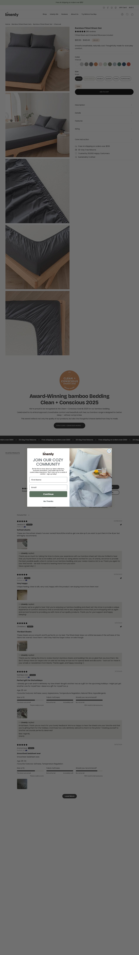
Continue (48, 494)
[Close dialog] (109, 451)
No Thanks (48, 501)
